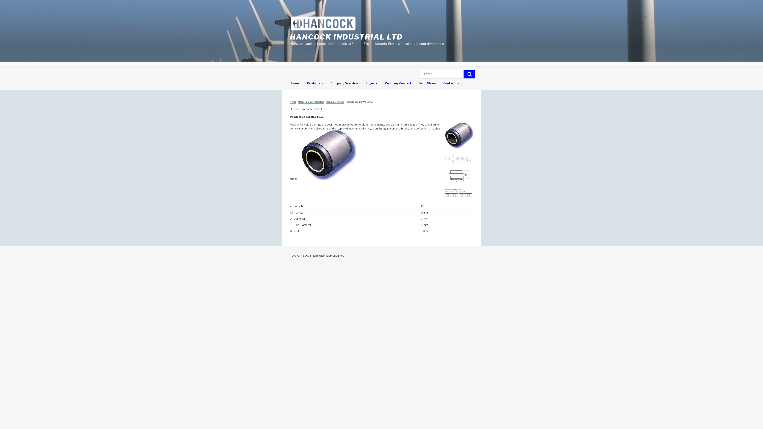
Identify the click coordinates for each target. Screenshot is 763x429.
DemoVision (427, 83)
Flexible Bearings (335, 101)
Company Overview (344, 83)
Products (313, 83)
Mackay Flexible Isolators (311, 101)
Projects (371, 83)
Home (295, 83)
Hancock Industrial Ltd (346, 37)
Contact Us (451, 83)
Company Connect (398, 83)
